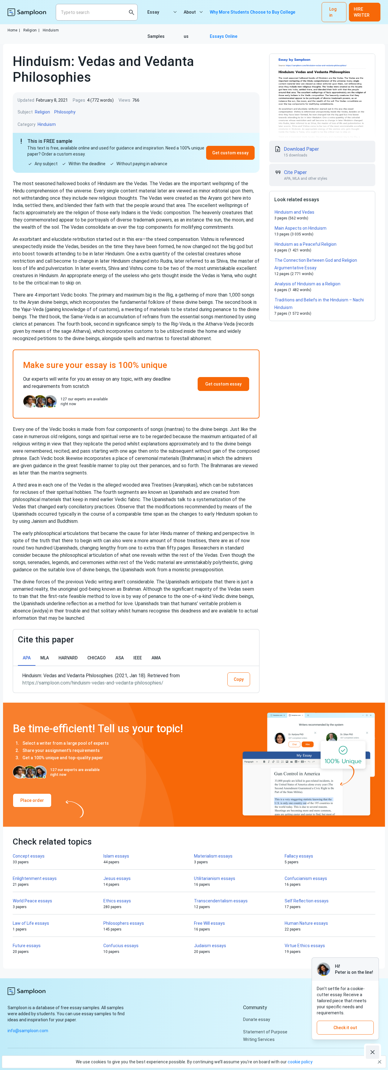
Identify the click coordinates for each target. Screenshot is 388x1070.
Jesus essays (117, 878)
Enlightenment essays (35, 878)
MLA (44, 657)
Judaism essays (210, 945)
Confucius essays (121, 945)
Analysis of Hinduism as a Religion (307, 283)
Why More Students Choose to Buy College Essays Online (252, 17)
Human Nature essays (306, 923)
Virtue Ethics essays (305, 945)
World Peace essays (32, 900)
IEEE (137, 657)
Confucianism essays (306, 878)
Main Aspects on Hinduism (300, 228)
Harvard (68, 657)
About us (190, 17)
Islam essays (116, 856)
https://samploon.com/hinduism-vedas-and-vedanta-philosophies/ (92, 683)
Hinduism (51, 30)
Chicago (96, 657)
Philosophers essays (123, 923)
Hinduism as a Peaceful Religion (305, 244)
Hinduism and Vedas (294, 212)
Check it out (345, 1027)
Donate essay (256, 1019)
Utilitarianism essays (214, 878)
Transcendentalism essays (221, 900)
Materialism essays (213, 856)
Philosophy (64, 112)
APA (27, 657)
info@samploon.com (28, 1030)
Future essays (27, 945)
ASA (119, 657)
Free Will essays (209, 923)
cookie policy (300, 1061)
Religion (31, 30)
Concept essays (29, 856)
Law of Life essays (31, 923)
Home (14, 30)
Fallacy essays (299, 856)
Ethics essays (117, 900)
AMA (156, 657)
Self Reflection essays (307, 900)
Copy (239, 679)
